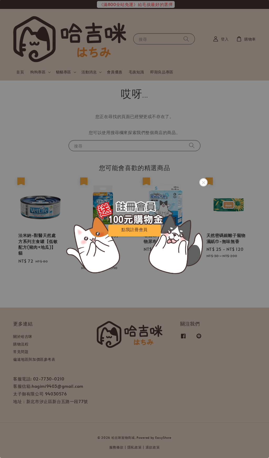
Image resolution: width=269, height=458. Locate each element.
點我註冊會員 (134, 229)
